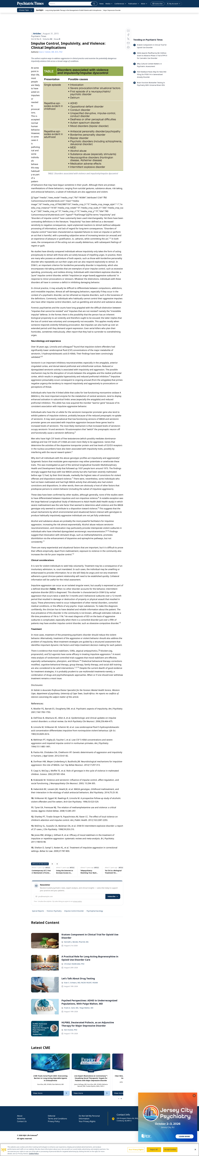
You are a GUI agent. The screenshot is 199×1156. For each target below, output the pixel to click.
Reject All (154, 1150)
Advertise (21, 1118)
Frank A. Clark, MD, (71, 1008)
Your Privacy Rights (87, 1121)
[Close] (195, 1149)
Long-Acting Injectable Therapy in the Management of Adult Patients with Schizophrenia (73, 10)
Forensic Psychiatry (54, 911)
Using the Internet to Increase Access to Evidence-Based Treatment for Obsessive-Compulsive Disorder (64, 871)
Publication (132, 4)
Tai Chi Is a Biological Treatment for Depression (112, 871)
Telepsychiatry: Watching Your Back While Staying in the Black (88, 871)
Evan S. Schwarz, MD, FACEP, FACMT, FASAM (81, 983)
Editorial (51, 1116)
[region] (99, 1150)
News (101, 4)
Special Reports (38, 911)
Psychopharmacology (95, 911)
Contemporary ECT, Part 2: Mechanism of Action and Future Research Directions (40, 871)
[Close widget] (194, 1095)
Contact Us (22, 1121)
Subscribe (111, 896)
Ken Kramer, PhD (70, 1030)
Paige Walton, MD (86, 1008)
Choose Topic (24, 10)
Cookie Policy (34, 1154)
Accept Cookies (170, 1150)
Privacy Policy (54, 1121)
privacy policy (77, 901)
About (19, 1116)
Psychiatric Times (38, 36)
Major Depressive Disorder (112, 10)
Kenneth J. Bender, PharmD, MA (76, 942)
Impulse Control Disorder (74, 911)
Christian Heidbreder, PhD (74, 964)
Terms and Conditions (57, 1118)
